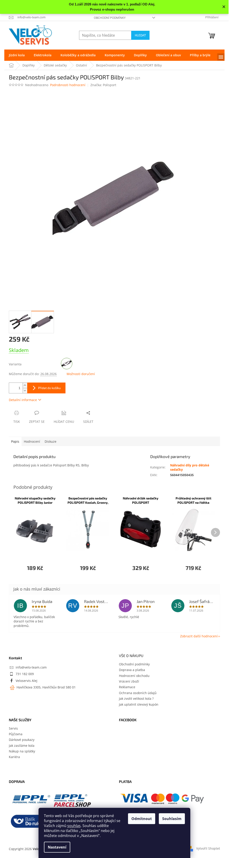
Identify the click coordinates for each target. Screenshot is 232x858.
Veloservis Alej (26, 680)
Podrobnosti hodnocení (67, 85)
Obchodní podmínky (110, 18)
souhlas (74, 825)
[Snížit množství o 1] (25, 390)
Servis (13, 728)
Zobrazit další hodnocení (199, 636)
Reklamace (127, 687)
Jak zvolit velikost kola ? (136, 698)
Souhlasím (171, 818)
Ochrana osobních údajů (138, 693)
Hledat (140, 35)
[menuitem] (16, 55)
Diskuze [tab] (50, 441)
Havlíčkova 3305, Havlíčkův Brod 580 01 (46, 687)
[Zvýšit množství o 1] (25, 385)
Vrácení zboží (129, 681)
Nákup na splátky (22, 751)
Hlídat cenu (64, 421)
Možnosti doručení (81, 374)
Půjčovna (15, 734)
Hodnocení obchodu (134, 676)
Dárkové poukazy (21, 739)
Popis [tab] (15, 441)
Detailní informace (23, 400)
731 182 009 (25, 674)
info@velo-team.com (31, 667)
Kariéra (14, 757)
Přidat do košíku (49, 388)
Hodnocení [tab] (32, 441)
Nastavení (57, 847)
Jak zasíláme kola (21, 745)
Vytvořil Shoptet (208, 848)
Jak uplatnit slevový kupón (138, 704)
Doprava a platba (132, 670)
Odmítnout (141, 818)
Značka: (103, 85)
